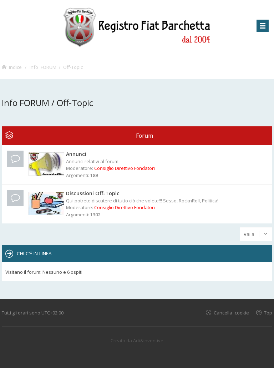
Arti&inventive (148, 340)
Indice (15, 67)
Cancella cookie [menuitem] (231, 312)
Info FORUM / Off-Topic (56, 67)
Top (268, 312)
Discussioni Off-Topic (93, 193)
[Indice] (137, 26)
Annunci (76, 154)
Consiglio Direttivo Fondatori (124, 168)
